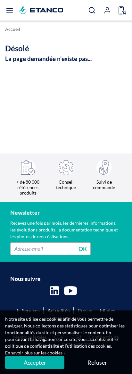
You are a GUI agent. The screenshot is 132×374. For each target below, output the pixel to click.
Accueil (12, 29)
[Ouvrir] (9, 10)
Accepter (35, 362)
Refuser (97, 362)
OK (82, 248)
